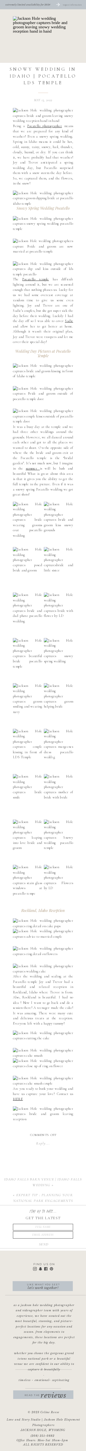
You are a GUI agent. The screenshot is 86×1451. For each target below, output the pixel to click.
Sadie (69, 321)
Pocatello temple (35, 279)
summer (33, 468)
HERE (18, 1099)
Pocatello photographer (44, 126)
